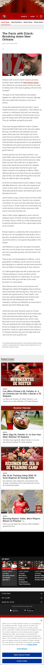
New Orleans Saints (31, 82)
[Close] (41, 620)
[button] (9, 576)
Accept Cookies (22, 661)
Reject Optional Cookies (22, 655)
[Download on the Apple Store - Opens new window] (14, 613)
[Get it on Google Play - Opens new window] (29, 614)
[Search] (37, 16)
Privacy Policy (14, 644)
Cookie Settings (22, 649)
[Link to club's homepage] (4, 15)
